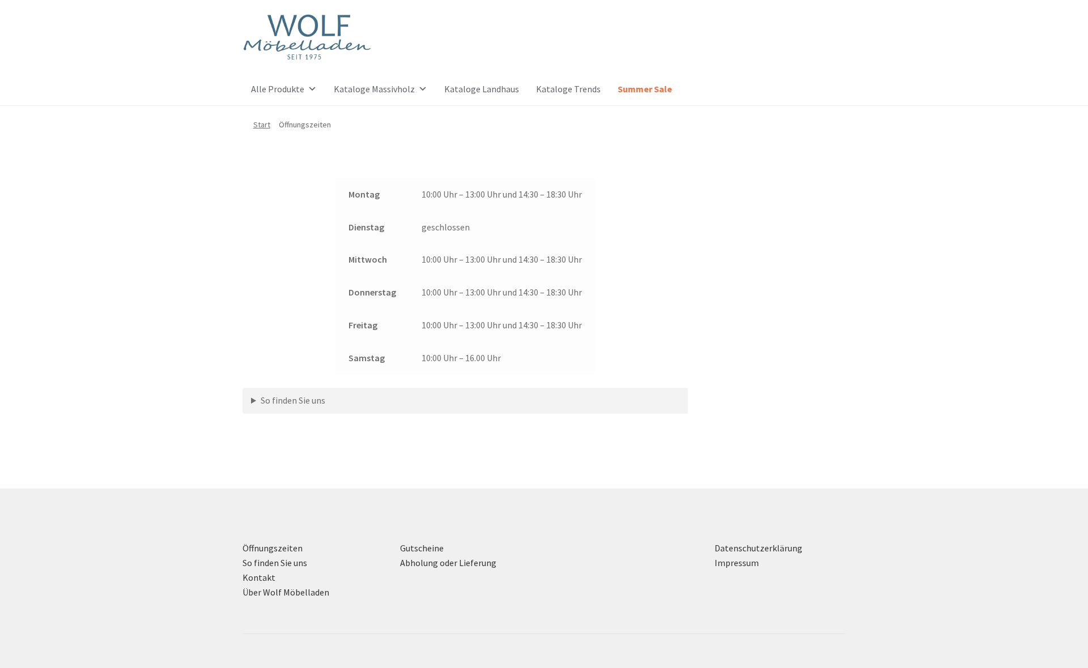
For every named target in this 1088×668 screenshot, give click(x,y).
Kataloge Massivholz (374, 89)
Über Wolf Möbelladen (286, 592)
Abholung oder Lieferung (448, 562)
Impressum (737, 562)
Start (261, 124)
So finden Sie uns (293, 400)
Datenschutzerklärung (758, 548)
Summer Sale (645, 89)
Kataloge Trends (568, 89)
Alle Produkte (277, 89)
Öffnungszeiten (273, 548)
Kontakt (259, 577)
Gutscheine (422, 548)
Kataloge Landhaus (481, 89)
